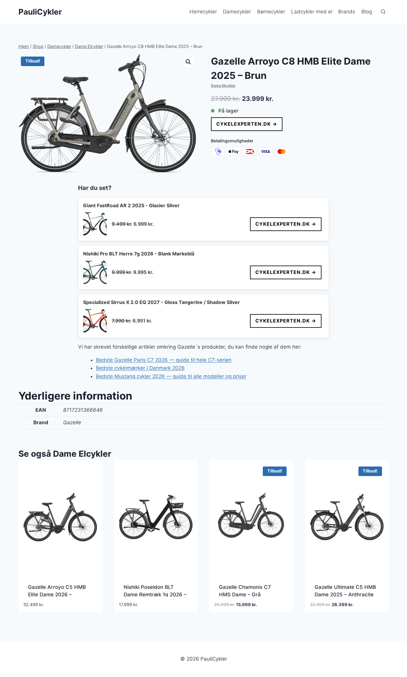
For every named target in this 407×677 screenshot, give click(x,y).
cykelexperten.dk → (246, 124)
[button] (188, 62)
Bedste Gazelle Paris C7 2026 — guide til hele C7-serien (164, 360)
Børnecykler (271, 12)
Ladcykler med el (311, 12)
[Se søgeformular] (383, 12)
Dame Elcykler (223, 85)
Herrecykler (203, 12)
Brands (346, 12)
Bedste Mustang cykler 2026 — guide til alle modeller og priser (171, 376)
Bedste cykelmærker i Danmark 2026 (140, 368)
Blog (366, 12)
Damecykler (237, 12)
